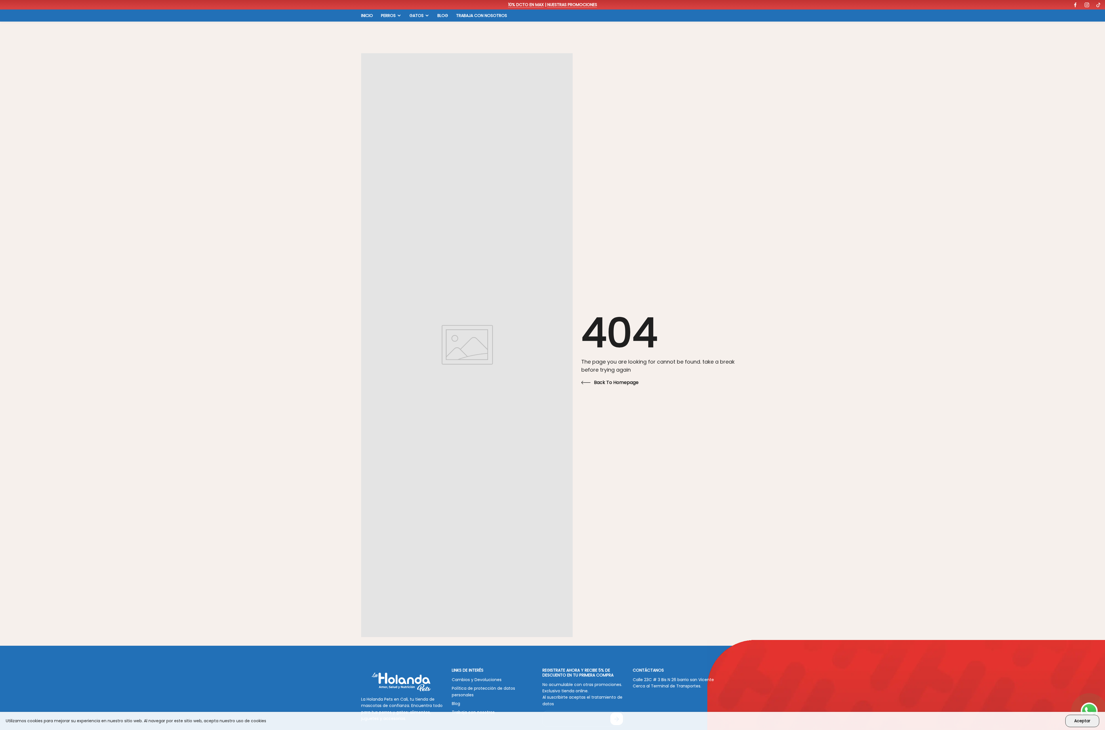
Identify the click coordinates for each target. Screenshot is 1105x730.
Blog (456, 703)
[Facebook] (1075, 5)
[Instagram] (1087, 5)
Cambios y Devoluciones (477, 680)
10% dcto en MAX (526, 4)
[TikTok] (1098, 5)
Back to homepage (616, 382)
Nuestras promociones (572, 4)
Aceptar (1082, 721)
